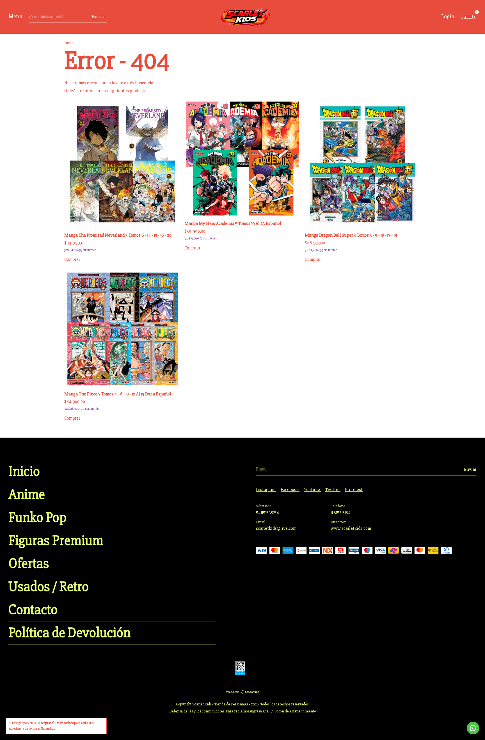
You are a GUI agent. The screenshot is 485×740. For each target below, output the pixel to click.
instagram (266, 489)
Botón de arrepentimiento (295, 711)
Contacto (33, 609)
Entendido (48, 729)
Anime (26, 494)
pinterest (354, 489)
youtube (312, 489)
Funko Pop (37, 517)
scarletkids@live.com (276, 528)
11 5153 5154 (341, 512)
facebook (290, 489)
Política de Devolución (69, 632)
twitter (332, 489)
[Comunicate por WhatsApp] (473, 728)
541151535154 (267, 512)
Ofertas (28, 563)
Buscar (99, 16)
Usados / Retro (48, 586)
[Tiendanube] (242, 692)
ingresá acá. (259, 711)
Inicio (69, 42)
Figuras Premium (55, 540)
